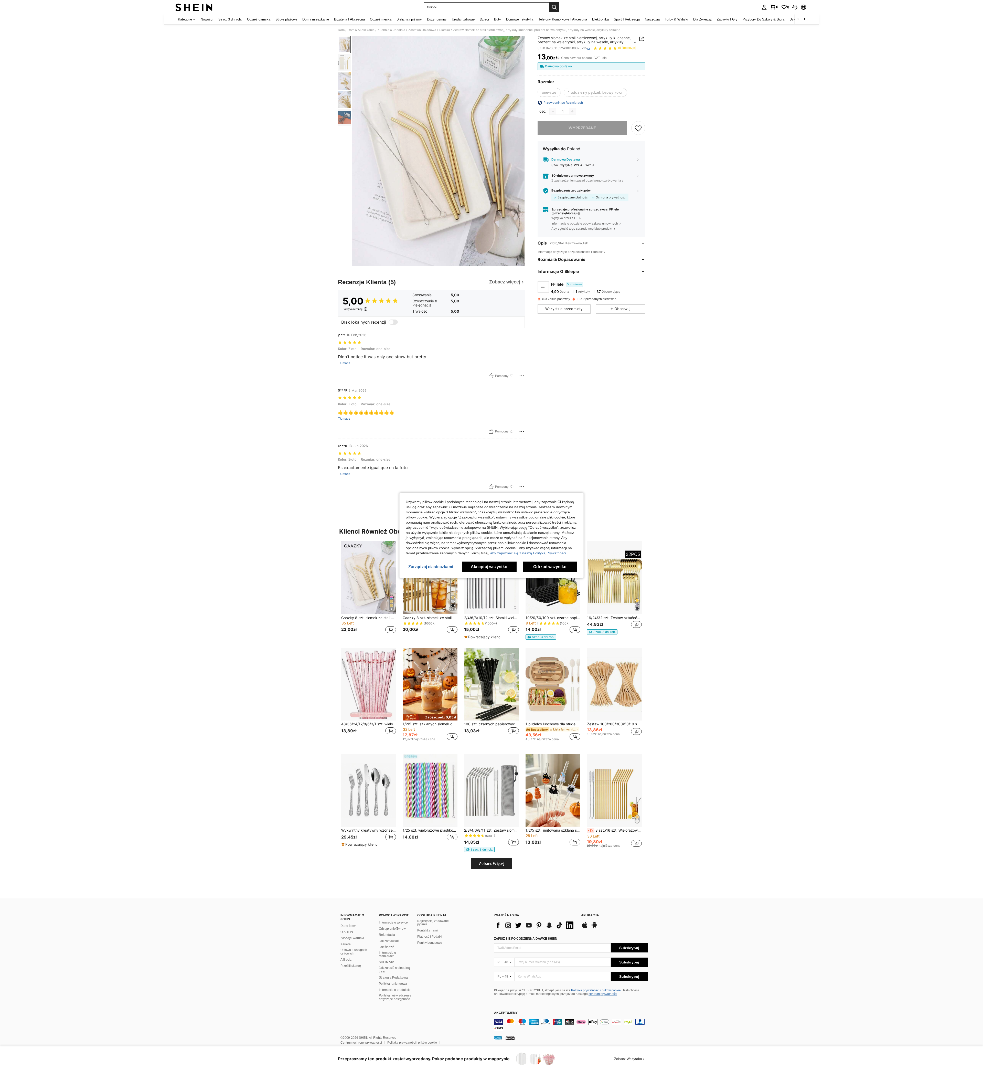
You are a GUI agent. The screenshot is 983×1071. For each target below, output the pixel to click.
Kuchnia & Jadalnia (391, 30)
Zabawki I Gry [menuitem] (727, 19)
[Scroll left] (798, 19)
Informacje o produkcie (395, 990)
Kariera (345, 944)
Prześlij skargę (350, 966)
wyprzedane (582, 127)
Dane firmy (348, 926)
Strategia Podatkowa (393, 977)
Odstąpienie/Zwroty (392, 928)
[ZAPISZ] (638, 128)
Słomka (444, 30)
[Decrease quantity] (553, 111)
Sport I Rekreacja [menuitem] (627, 19)
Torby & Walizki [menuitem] (676, 19)
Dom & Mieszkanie (361, 30)
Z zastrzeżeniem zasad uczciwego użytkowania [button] (586, 181)
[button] (795, 7)
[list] (535, 925)
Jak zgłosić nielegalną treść (394, 969)
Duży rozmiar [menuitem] (437, 19)
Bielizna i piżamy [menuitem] (409, 19)
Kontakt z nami (427, 930)
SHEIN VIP (386, 962)
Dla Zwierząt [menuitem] (702, 19)
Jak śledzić (386, 947)
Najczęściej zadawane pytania (433, 922)
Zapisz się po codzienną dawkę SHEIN (525, 938)
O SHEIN (346, 932)
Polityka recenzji (352, 309)
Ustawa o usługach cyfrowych (353, 951)
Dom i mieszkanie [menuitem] (315, 19)
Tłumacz (344, 363)
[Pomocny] (491, 376)
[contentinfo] (571, 1025)
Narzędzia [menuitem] (652, 19)
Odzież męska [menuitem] (380, 19)
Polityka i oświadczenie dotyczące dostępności (395, 997)
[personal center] (764, 7)
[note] (483, 637)
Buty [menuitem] (497, 19)
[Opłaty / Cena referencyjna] (558, 58)
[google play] (594, 927)
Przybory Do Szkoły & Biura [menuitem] (763, 19)
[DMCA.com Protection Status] (510, 1038)
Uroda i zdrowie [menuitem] (463, 19)
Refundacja (387, 935)
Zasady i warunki (352, 938)
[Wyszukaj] (554, 7)
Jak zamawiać (389, 941)
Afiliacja (345, 959)
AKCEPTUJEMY (506, 1013)
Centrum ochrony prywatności (361, 1042)
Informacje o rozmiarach (387, 954)
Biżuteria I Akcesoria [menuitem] (349, 19)
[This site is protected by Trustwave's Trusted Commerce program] (498, 1038)
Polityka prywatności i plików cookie (596, 990)
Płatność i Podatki (429, 936)
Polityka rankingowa (393, 983)
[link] (774, 7)
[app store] (584, 927)
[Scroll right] (804, 19)
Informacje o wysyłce (393, 922)
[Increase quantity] (572, 111)
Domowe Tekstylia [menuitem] (519, 19)
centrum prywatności (603, 994)
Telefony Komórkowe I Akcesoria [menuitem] (562, 19)
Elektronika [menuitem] (600, 19)
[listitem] (368, 590)
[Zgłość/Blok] (522, 376)
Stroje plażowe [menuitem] (286, 19)
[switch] (393, 322)
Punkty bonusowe (429, 943)
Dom (341, 30)
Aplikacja (590, 915)
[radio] (549, 92)
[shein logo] (193, 7)
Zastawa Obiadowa (422, 30)
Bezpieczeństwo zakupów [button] (571, 190)
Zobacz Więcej (491, 863)
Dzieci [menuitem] (484, 19)
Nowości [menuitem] (207, 19)
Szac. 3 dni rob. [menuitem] (230, 19)
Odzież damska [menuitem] (258, 19)
